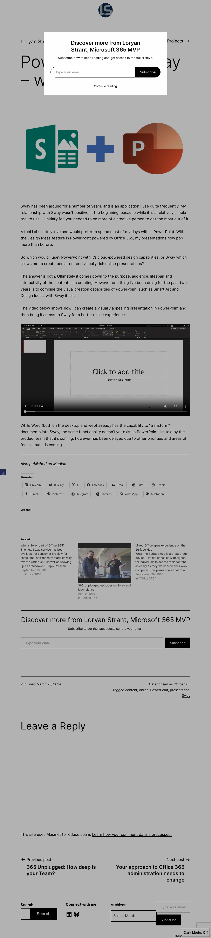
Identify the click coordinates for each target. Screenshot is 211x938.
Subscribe (148, 72)
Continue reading (105, 86)
